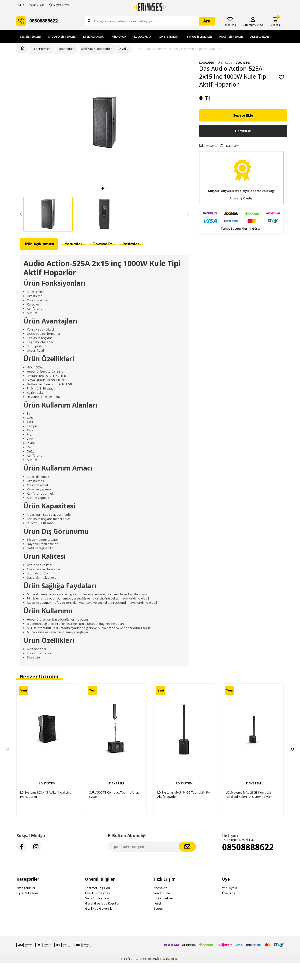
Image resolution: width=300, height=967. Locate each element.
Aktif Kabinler (25, 888)
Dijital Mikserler (27, 893)
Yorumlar (73, 243)
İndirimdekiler (163, 898)
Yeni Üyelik (230, 888)
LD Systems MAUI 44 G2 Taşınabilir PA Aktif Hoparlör (183, 794)
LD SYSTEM (47, 783)
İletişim (158, 903)
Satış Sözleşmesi (97, 898)
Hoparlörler (66, 49)
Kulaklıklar (142, 37)
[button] (102, 188)
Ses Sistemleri (30, 37)
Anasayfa (160, 888)
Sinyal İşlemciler (199, 37)
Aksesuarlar (259, 37)
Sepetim (159, 908)
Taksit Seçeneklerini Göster (241, 229)
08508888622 (248, 847)
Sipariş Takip (37, 5)
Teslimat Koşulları (97, 888)
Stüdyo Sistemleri (62, 37)
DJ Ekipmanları (93, 37)
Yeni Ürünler (162, 893)
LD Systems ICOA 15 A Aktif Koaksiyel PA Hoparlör (46, 794)
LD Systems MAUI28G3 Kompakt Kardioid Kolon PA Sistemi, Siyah (249, 794)
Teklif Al (20, 5)
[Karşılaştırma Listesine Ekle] (71, 689)
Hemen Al (243, 131)
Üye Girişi (229, 893)
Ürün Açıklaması (38, 243)
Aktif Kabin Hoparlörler (96, 49)
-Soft (126, 959)
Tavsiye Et (210, 146)
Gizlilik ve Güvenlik (98, 908)
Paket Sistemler (231, 37)
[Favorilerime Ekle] (71, 697)
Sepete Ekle (243, 115)
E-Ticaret (136, 959)
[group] (104, 122)
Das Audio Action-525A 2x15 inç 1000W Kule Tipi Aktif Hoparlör (179, 49)
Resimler (131, 243)
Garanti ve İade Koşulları (102, 903)
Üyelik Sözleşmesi (98, 893)
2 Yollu (123, 49)
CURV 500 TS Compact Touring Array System (114, 794)
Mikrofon (119, 37)
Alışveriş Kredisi (241, 198)
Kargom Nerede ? (62, 5)
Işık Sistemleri (169, 37)
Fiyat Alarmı (232, 146)
